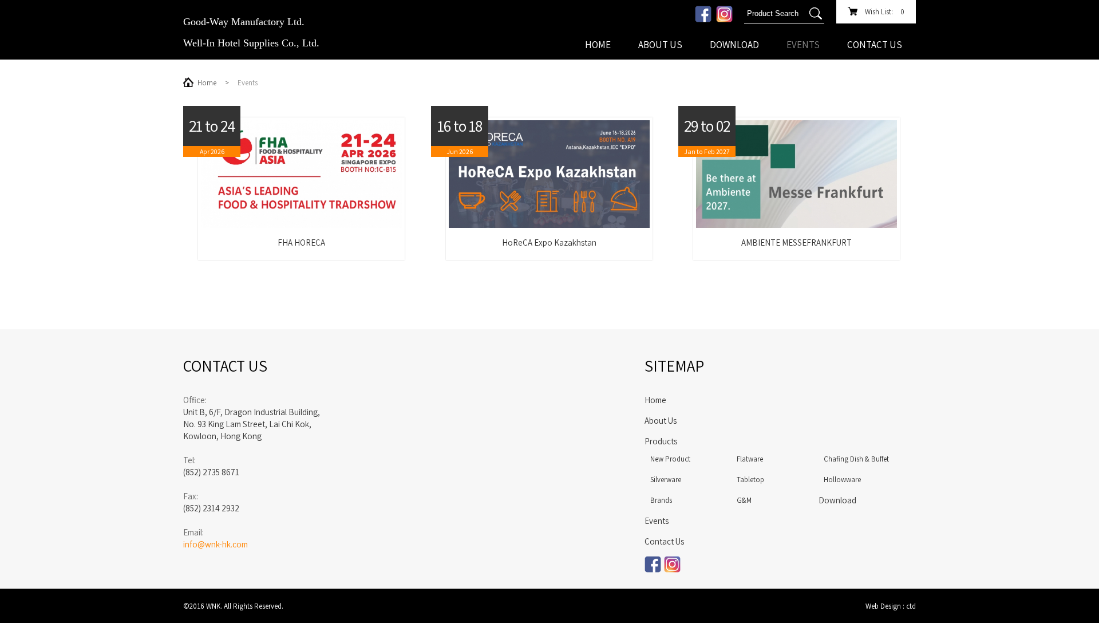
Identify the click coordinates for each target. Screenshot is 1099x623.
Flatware (750, 459)
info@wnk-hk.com (215, 544)
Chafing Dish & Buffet (856, 459)
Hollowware (842, 479)
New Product (670, 459)
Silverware (665, 479)
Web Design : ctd (890, 606)
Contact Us (874, 44)
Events (803, 44)
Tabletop (750, 479)
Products (661, 441)
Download (734, 44)
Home (598, 44)
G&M (744, 500)
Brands (661, 500)
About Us (660, 44)
